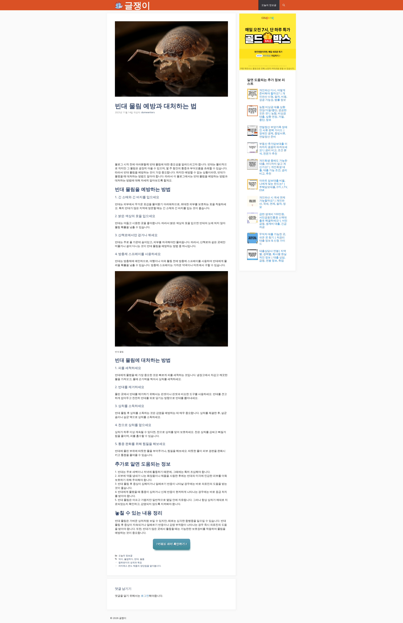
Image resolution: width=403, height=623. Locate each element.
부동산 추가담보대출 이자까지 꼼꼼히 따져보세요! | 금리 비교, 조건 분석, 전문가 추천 (273, 148)
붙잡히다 (128, 559)
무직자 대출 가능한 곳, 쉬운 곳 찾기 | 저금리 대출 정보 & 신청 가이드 (272, 238)
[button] (283, 5)
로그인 (145, 595)
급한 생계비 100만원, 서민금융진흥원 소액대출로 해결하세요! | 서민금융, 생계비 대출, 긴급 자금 (273, 220)
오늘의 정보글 (268, 5)
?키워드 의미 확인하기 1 (171, 544)
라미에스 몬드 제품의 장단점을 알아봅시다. (140, 565)
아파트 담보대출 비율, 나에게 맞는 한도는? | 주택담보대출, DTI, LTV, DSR (273, 185)
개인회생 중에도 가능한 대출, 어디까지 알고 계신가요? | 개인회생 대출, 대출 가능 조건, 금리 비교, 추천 (273, 167)
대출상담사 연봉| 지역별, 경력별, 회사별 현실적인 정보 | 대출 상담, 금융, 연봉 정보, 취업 (273, 255)
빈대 (136, 559)
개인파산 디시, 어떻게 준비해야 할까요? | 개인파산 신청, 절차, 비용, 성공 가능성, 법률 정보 (273, 95)
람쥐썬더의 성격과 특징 (130, 562)
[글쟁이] (119, 5)
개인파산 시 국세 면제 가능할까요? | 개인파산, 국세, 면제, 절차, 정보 (272, 202)
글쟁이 (137, 5)
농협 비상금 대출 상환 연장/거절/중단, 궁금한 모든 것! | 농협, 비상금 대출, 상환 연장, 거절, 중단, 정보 (273, 113)
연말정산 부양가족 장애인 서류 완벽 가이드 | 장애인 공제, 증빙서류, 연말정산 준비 (273, 131)
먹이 (121, 559)
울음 (142, 559)
